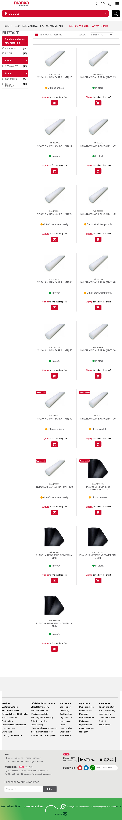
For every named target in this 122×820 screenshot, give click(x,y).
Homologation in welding (42, 717)
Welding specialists (39, 714)
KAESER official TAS (39, 710)
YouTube (79, 767)
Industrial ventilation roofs (42, 732)
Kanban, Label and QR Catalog (15, 714)
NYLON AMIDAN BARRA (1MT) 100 (54, 487)
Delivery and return (107, 707)
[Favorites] (103, 4)
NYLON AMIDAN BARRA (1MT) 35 (54, 282)
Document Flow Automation (14, 725)
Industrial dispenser (10, 710)
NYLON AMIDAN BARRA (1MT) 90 (98, 418)
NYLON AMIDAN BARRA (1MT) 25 (54, 214)
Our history (64, 710)
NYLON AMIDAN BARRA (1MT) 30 (98, 214)
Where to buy (65, 732)
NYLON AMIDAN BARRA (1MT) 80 (54, 418)
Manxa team (65, 735)
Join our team (105, 725)
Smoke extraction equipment (43, 735)
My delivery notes (86, 717)
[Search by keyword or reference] (116, 13)
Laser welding (37, 725)
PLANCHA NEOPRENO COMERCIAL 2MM (54, 556)
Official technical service (43, 703)
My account (84, 703)
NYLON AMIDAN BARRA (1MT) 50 (54, 350)
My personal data (86, 707)
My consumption (86, 728)
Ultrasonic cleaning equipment (44, 728)
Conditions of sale (107, 717)
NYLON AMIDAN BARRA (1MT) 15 (98, 77)
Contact (102, 721)
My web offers (85, 710)
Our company (65, 707)
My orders (83, 714)
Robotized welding (39, 721)
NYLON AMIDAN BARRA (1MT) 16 (54, 145)
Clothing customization (12, 735)
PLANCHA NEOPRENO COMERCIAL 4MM (54, 624)
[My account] (96, 4)
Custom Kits (7, 721)
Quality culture (66, 714)
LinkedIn (86, 767)
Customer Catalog (10, 707)
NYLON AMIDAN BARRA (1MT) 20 (98, 145)
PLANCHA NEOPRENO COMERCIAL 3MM (98, 556)
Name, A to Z (102, 34)
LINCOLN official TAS (40, 707)
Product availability (107, 710)
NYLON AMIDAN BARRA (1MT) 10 (54, 77)
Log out (84, 732)
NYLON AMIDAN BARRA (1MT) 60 (98, 350)
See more (29, 767)
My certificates (85, 725)
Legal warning (105, 714)
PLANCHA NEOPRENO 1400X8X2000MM (98, 488)
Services (6, 703)
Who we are (65, 703)
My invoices (84, 721)
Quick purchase (8, 728)
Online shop (7, 732)
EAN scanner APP (9, 717)
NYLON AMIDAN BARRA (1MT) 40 (98, 282)
